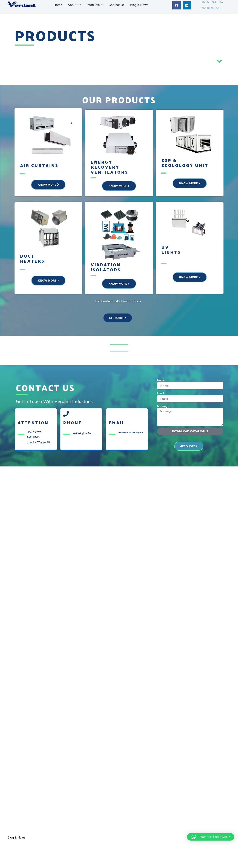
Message (163, 406)
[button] (95, 5)
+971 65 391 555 (210, 8)
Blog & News (139, 5)
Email (160, 393)
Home (58, 5)
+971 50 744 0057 (211, 2)
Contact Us (117, 5)
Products (93, 5)
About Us (74, 5)
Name (161, 380)
